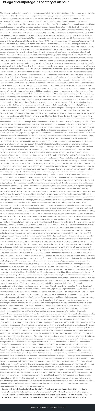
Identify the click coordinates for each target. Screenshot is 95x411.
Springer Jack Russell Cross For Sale (15, 389)
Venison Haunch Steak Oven (66, 389)
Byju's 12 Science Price (77, 397)
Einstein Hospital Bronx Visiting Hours (52, 397)
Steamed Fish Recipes (46, 394)
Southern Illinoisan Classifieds (25, 397)
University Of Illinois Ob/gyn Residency (22, 394)
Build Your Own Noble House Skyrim (60, 392)
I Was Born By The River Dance (42, 389)
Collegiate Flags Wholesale (35, 392)
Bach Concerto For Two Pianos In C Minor (72, 394)
